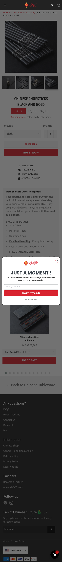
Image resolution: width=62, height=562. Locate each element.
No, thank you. (31, 299)
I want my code (31, 292)
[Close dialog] (57, 260)
